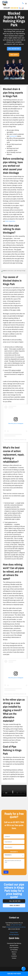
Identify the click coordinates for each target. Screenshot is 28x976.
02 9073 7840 (18, 822)
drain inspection (10, 221)
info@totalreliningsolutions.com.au (16, 927)
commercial (13, 136)
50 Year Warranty (14, 934)
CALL (14, 49)
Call (14, 901)
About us (14, 952)
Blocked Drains (14, 945)
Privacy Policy (14, 932)
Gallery (14, 954)
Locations (14, 956)
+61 (16, 925)
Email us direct (15, 905)
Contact (14, 958)
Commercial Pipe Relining (14, 943)
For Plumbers (14, 949)
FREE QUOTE (14, 54)
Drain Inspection (14, 947)
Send (6, 872)
